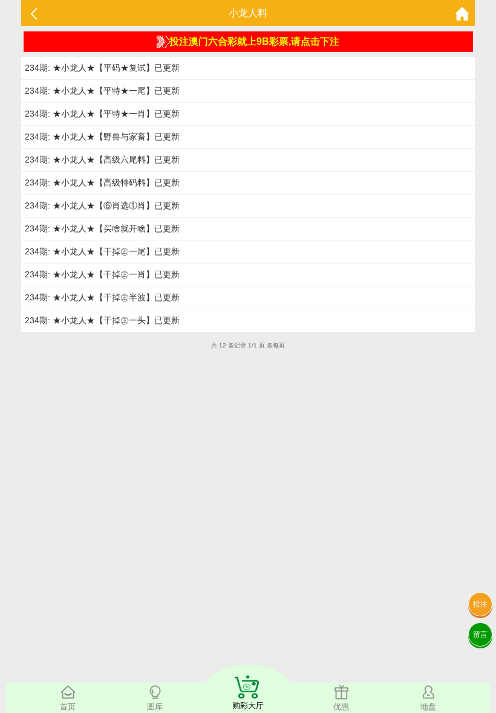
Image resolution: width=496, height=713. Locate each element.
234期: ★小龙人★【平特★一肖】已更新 (102, 113)
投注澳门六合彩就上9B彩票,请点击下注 (254, 41)
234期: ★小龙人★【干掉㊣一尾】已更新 (102, 251)
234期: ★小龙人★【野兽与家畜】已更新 (102, 136)
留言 (480, 634)
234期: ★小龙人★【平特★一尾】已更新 (102, 90)
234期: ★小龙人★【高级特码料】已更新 (102, 182)
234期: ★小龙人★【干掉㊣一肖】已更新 (102, 274)
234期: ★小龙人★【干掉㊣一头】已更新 (102, 320)
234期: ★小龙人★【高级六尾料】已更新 (102, 159)
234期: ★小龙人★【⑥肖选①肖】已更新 (102, 205)
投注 (480, 604)
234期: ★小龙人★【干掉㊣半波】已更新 (102, 297)
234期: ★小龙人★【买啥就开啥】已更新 (102, 228)
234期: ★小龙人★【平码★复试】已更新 (102, 68)
